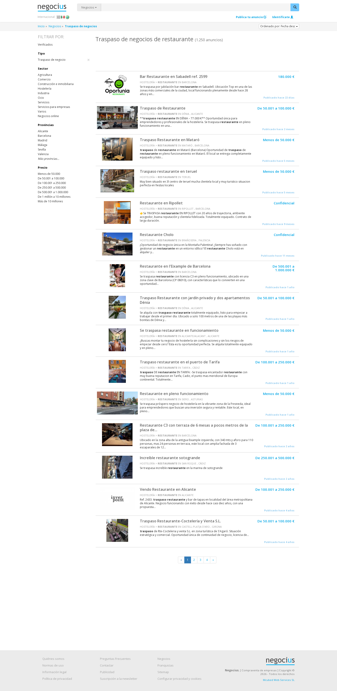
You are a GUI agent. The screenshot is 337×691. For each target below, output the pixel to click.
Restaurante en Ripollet (161, 203)
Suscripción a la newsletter (118, 678)
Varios (42, 111)
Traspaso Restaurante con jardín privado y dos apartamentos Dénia (195, 300)
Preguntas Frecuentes (115, 658)
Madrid (42, 140)
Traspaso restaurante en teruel (168, 171)
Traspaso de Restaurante (162, 108)
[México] (63, 17)
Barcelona (44, 136)
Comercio (44, 79)
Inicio (41, 26)
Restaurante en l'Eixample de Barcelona (175, 266)
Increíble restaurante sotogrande (170, 457)
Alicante (43, 131)
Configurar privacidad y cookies (179, 678)
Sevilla (42, 149)
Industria (43, 93)
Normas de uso (53, 665)
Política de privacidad (57, 678)
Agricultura (45, 75)
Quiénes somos (53, 658)
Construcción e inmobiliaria (56, 84)
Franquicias (165, 665)
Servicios (43, 102)
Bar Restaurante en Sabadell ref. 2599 (173, 76)
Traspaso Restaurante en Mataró (169, 139)
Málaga (42, 145)
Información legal (54, 672)
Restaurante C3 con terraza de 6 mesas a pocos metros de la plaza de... (194, 427)
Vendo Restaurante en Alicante (168, 489)
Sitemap (163, 672)
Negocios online (48, 116)
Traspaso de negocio (64, 60)
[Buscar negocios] (294, 7)
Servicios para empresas (54, 107)
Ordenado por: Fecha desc (278, 26)
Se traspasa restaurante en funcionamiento (179, 330)
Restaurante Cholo (157, 234)
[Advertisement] (197, 56)
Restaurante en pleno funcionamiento (174, 393)
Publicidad (107, 672)
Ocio (41, 98)
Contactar (106, 665)
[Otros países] (67, 17)
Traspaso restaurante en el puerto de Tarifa (180, 362)
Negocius (57, 7)
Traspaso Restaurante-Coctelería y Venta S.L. (180, 521)
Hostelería (44, 88)
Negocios (88, 7)
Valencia (43, 154)
